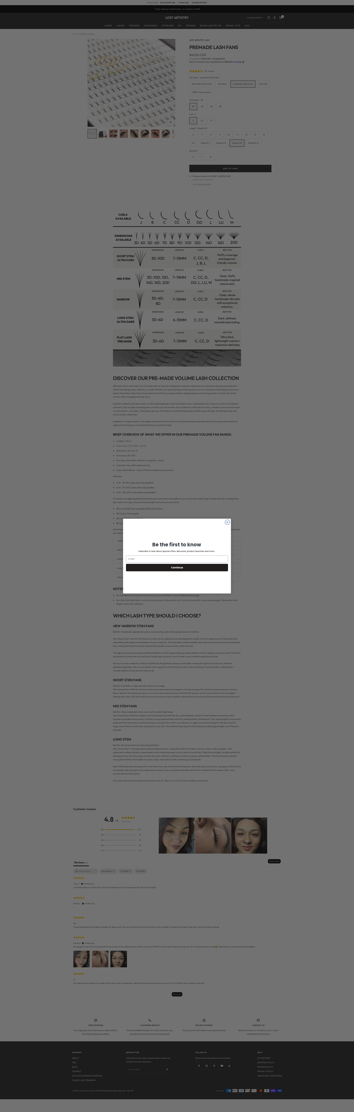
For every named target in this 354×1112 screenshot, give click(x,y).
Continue (177, 567)
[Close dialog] (227, 522)
